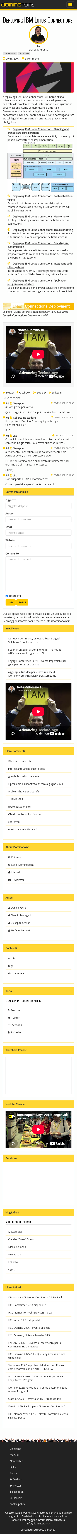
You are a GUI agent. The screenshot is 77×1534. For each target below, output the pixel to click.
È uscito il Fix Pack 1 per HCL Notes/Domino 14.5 (36, 1406)
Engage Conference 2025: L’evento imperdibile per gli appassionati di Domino (37, 662)
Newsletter (17, 880)
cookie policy (17, 1504)
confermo (14, 821)
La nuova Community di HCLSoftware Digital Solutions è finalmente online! (34, 640)
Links (13, 1467)
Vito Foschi (14, 1254)
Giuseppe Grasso (20, 923)
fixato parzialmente (19, 806)
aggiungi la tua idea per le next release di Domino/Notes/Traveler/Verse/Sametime (32, 673)
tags (10, 965)
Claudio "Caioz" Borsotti (22, 1239)
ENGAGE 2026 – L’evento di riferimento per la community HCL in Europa (34, 1344)
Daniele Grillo (18, 907)
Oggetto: (11, 500)
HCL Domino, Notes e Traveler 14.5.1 (30, 1335)
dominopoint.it (18, 4)
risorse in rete (16, 973)
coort (11, 1269)
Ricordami (15, 595)
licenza (51, 1529)
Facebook (24, 392)
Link (30, 412)
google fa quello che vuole (23, 776)
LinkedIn (56, 392)
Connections (10, 53)
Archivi (13, 1473)
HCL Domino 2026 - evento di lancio (29, 1327)
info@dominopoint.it (58, 621)
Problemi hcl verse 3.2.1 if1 (23, 791)
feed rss (15, 1010)
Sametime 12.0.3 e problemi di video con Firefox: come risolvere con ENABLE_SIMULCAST (36, 1367)
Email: (9, 526)
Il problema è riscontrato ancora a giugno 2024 (35, 784)
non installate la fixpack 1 (22, 829)
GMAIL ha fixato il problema (24, 814)
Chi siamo (16, 857)
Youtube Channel (15, 1104)
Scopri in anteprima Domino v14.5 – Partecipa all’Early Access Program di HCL (34, 651)
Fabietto (13, 1262)
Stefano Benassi (20, 930)
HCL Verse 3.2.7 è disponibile (24, 1320)
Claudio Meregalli (20, 915)
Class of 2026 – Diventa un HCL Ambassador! (34, 1398)
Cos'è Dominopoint (22, 864)
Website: (10, 540)
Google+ (41, 392)
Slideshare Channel (16, 1050)
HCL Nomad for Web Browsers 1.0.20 (30, 1312)
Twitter (9, 392)
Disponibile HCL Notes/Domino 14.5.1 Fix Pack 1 (36, 1297)
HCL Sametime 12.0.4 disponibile (27, 1305)
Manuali (15, 872)
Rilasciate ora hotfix (19, 761)
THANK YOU (15, 799)
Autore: (10, 513)
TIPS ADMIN (24, 53)
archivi (12, 958)
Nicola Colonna (17, 1247)
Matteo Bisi (15, 1231)
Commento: (12, 553)
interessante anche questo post (26, 768)
